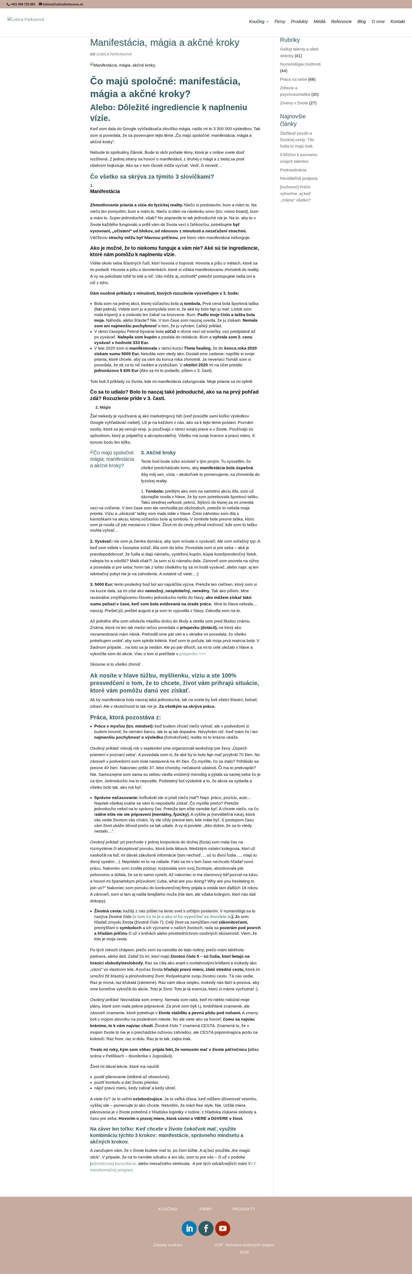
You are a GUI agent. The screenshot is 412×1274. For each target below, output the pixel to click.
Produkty (299, 22)
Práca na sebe (293, 79)
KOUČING (168, 1209)
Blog (361, 22)
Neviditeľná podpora (299, 178)
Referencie (341, 22)
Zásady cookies (167, 1245)
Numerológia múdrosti (300, 64)
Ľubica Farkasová (114, 54)
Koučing (256, 22)
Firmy (279, 22)
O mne (378, 22)
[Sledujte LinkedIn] (189, 1228)
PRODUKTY (244, 1209)
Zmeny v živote (294, 103)
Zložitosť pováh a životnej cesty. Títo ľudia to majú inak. (297, 140)
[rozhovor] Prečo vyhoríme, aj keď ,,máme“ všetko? (295, 193)
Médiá (319, 22)
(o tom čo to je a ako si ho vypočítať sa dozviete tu (182, 916)
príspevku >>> (193, 653)
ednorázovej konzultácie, (114, 1163)
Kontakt (398, 22)
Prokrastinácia (293, 170)
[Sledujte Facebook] (206, 1228)
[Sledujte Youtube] (222, 1228)
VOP (219, 1245)
